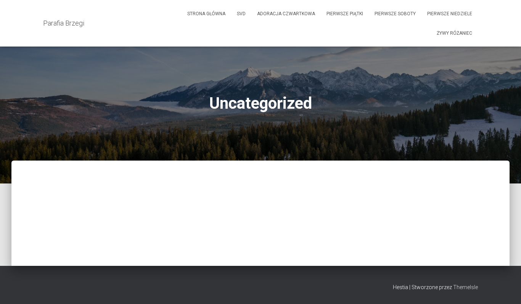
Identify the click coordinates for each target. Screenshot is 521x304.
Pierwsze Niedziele (449, 13)
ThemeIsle (465, 287)
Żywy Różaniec (454, 33)
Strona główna (206, 13)
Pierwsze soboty (395, 13)
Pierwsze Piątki (344, 13)
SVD (241, 13)
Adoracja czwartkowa (286, 13)
